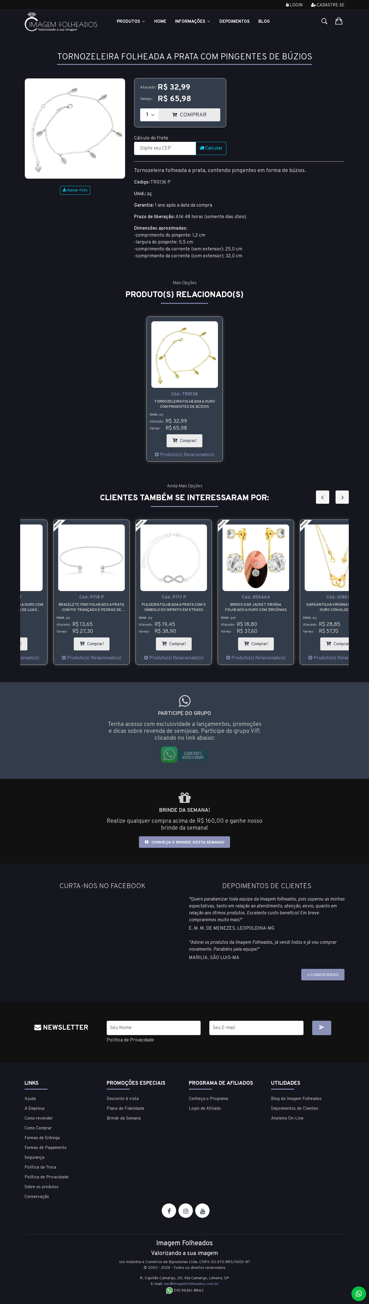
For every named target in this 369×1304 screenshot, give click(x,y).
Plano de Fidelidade (125, 1108)
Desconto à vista (123, 1099)
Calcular (213, 148)
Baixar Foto (77, 190)
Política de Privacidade (130, 1040)
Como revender (39, 1118)
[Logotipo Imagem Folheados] (61, 22)
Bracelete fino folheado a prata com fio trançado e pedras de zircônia (61, 608)
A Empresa (34, 1108)
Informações (190, 21)
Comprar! (190, 439)
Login (295, 5)
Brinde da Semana (124, 1118)
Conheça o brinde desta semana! (187, 842)
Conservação (37, 1197)
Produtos (129, 21)
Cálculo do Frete (151, 138)
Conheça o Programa (208, 1099)
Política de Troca (40, 1167)
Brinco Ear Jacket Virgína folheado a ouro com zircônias (226, 607)
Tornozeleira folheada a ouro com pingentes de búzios (184, 404)
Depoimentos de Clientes (294, 1108)
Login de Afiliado (205, 1108)
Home (160, 21)
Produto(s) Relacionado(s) (186, 455)
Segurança (34, 1157)
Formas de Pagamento (46, 1148)
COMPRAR (199, 113)
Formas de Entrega (42, 1138)
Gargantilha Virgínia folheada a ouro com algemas (308, 607)
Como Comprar (38, 1128)
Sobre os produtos (42, 1187)
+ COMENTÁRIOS (323, 975)
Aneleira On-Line (287, 1118)
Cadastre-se (330, 5)
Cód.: (184, 394)
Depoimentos (234, 21)
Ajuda (30, 1099)
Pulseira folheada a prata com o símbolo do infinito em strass (144, 607)
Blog (264, 21)
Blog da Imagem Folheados (296, 1099)
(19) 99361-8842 (188, 1290)
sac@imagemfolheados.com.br (191, 1284)
